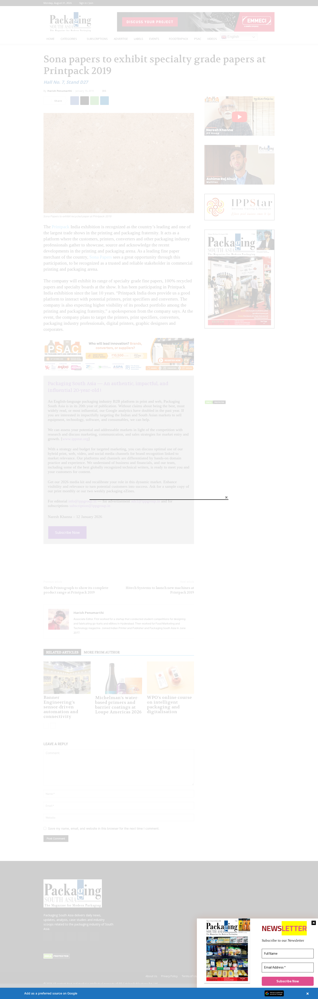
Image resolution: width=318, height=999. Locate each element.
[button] (159, 993)
